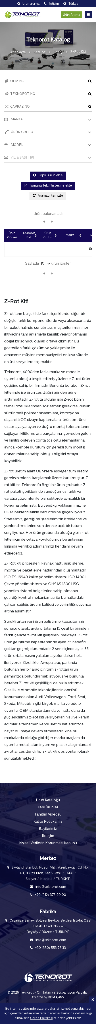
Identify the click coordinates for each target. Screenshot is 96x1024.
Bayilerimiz (48, 829)
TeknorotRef (29, 235)
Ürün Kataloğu (48, 800)
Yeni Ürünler (48, 807)
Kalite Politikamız (48, 822)
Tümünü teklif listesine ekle (50, 185)
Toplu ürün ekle (50, 175)
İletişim (48, 836)
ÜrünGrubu (47, 235)
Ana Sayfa (18, 52)
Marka (70, 235)
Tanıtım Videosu (47, 814)
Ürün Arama (71, 15)
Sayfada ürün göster (48, 264)
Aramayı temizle (50, 196)
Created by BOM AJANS (48, 997)
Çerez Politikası (41, 1018)
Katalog (39, 52)
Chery (58, 52)
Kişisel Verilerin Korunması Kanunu (48, 843)
